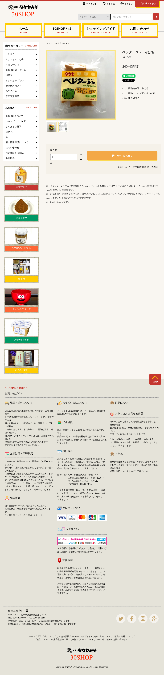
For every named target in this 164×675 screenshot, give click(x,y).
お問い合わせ (119, 639)
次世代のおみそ (63, 43)
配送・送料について (124, 636)
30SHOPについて (46, 636)
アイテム (150, 3)
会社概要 (106, 639)
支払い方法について (102, 636)
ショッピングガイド (81, 636)
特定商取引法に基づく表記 (145, 167)
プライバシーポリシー (89, 639)
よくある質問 (63, 636)
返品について (124, 167)
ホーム (49, 43)
